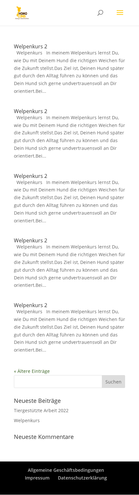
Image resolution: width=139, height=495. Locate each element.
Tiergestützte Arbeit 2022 (41, 410)
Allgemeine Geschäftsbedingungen (66, 470)
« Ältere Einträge (32, 371)
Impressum (37, 478)
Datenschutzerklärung (82, 478)
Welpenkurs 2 (30, 46)
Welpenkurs (27, 420)
